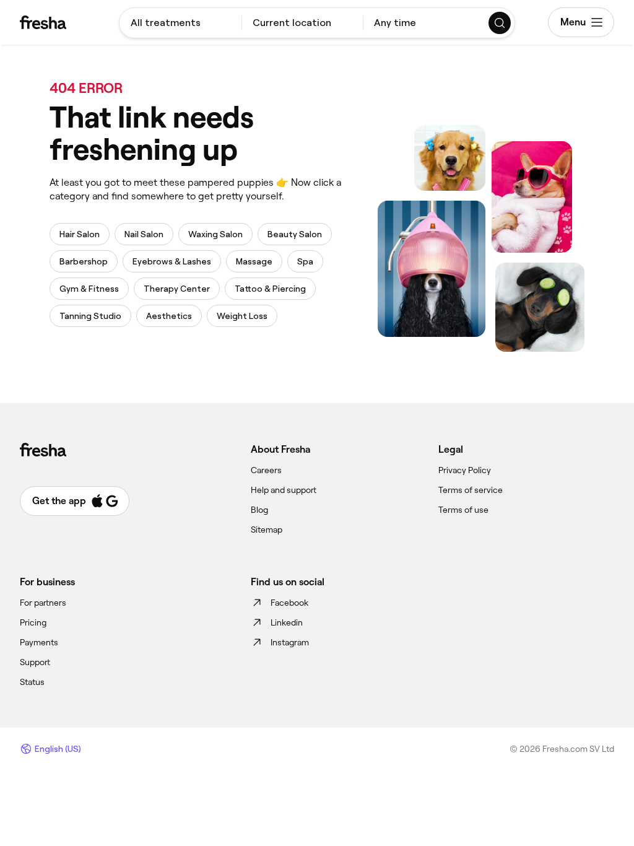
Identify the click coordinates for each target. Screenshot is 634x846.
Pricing (33, 622)
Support (35, 662)
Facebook (289, 603)
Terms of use (463, 510)
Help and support (283, 490)
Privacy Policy (464, 470)
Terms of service (470, 490)
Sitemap (266, 529)
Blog (259, 510)
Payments (39, 642)
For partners (43, 603)
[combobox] (180, 22)
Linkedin (287, 622)
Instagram (290, 642)
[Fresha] (43, 22)
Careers (266, 470)
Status (32, 682)
